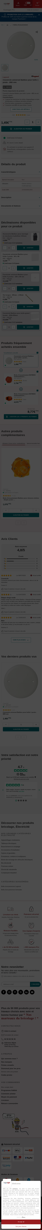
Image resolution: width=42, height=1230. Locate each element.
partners (15, 1188)
